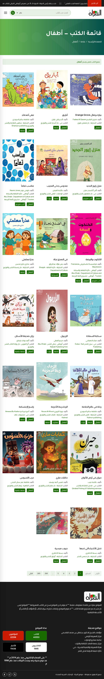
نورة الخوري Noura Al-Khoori (52, 411)
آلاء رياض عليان (57, 119)
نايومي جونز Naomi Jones (19, 190)
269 (38, 573)
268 (46, 573)
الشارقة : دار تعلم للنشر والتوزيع (50, 486)
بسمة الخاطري (91, 553)
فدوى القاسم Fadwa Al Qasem (85, 119)
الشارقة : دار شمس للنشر (86, 556)
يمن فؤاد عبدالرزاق (56, 264)
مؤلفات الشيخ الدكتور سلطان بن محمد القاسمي (81, 632)
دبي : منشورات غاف (21, 415)
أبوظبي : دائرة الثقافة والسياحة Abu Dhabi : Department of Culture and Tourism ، (19, 196)
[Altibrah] (95, 12)
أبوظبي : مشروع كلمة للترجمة (15, 199)
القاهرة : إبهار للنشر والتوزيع (18, 486)
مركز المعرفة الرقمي (93, 636)
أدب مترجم (87, 198)
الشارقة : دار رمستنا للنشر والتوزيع (16, 267)
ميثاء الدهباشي (91, 341)
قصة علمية (19, 351)
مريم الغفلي (58, 341)
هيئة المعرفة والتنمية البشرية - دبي (87, 647)
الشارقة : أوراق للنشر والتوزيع (51, 556)
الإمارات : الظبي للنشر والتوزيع (51, 194)
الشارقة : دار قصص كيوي (86, 123)
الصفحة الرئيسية (94, 42)
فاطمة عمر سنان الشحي (20, 482)
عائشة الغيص (58, 190)
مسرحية (54, 275)
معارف (55, 422)
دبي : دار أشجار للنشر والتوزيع (51, 123)
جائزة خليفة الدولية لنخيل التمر (89, 651)
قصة (56, 127)
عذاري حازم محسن (22, 264)
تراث (49, 198)
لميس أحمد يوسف (56, 482)
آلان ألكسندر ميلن (90, 190)
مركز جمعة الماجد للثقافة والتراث (88, 643)
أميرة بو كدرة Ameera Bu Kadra (17, 411)
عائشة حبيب (92, 482)
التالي (31, 573)
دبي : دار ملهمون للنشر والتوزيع (84, 194)
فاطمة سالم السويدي (21, 119)
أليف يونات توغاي (22, 341)
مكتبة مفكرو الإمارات (92, 640)
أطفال (98, 127)
